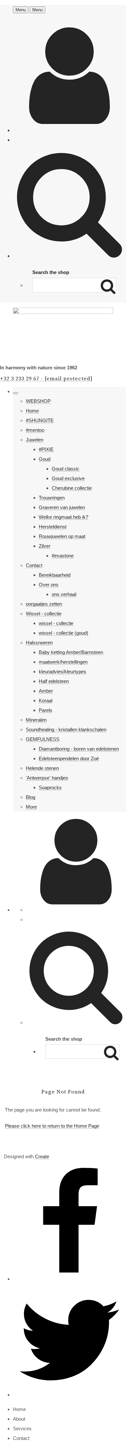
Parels (45, 710)
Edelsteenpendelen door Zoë (69, 758)
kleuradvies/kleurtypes (62, 671)
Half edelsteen (54, 681)
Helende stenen (42, 768)
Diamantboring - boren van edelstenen (79, 749)
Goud (44, 459)
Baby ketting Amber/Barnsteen (71, 652)
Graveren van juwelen (62, 507)
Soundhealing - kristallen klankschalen (66, 729)
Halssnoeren (39, 642)
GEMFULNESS (42, 739)
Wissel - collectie (43, 613)
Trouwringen (52, 497)
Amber (46, 691)
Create (42, 1156)
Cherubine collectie (72, 488)
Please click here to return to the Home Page (52, 1126)
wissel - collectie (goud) (63, 633)
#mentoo (35, 430)
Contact (34, 565)
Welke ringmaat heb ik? (63, 517)
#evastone (63, 555)
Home (32, 410)
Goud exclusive (68, 478)
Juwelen (34, 439)
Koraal (45, 700)
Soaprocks (50, 787)
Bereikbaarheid (54, 575)
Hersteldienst (53, 526)
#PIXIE (46, 449)
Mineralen (36, 720)
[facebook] (69, 1279)
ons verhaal (64, 594)
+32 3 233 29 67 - (46, 378)
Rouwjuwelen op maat (62, 536)
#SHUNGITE (40, 420)
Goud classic (65, 468)
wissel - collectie (56, 623)
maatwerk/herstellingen (63, 662)
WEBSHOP (38, 401)
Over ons (48, 584)
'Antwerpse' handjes (47, 778)
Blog (30, 797)
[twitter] (69, 1394)
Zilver (44, 546)
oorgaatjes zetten (44, 604)
